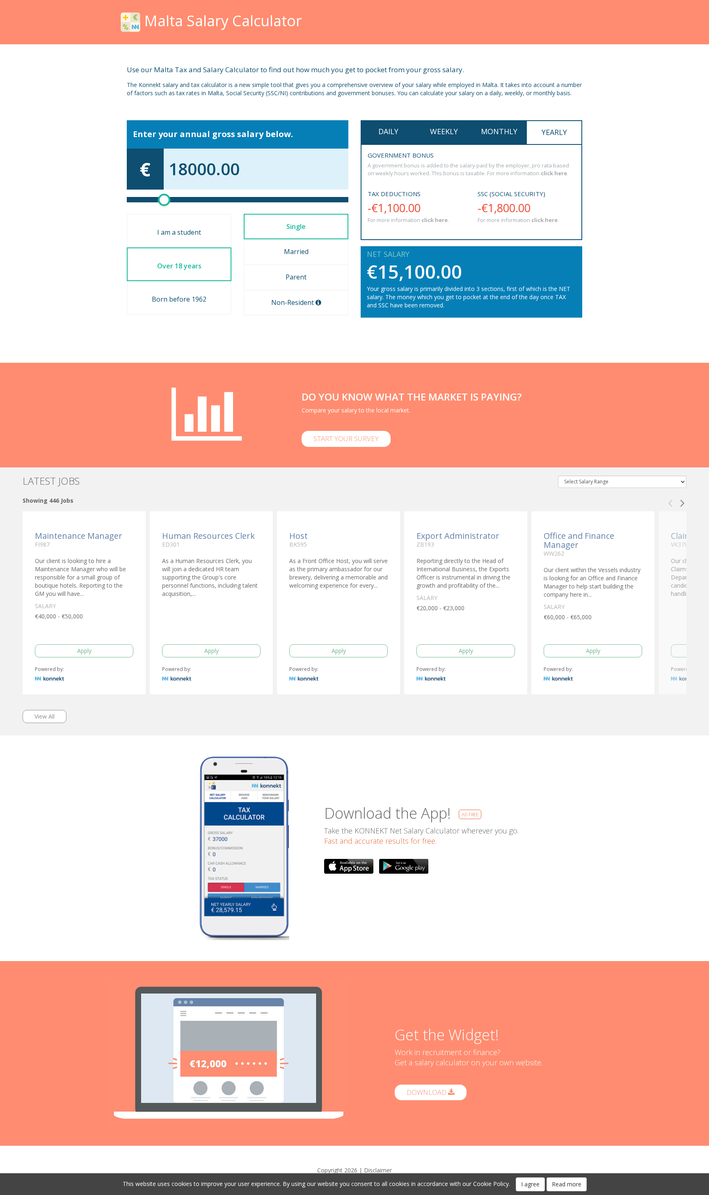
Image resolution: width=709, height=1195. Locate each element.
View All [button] (44, 716)
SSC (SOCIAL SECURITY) (511, 194)
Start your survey (346, 438)
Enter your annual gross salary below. (213, 134)
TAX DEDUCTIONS (394, 194)
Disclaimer (378, 1170)
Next (682, 501)
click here (554, 173)
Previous (670, 501)
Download (427, 1092)
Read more (566, 1184)
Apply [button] (84, 651)
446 (54, 500)
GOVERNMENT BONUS (401, 155)
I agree (530, 1184)
